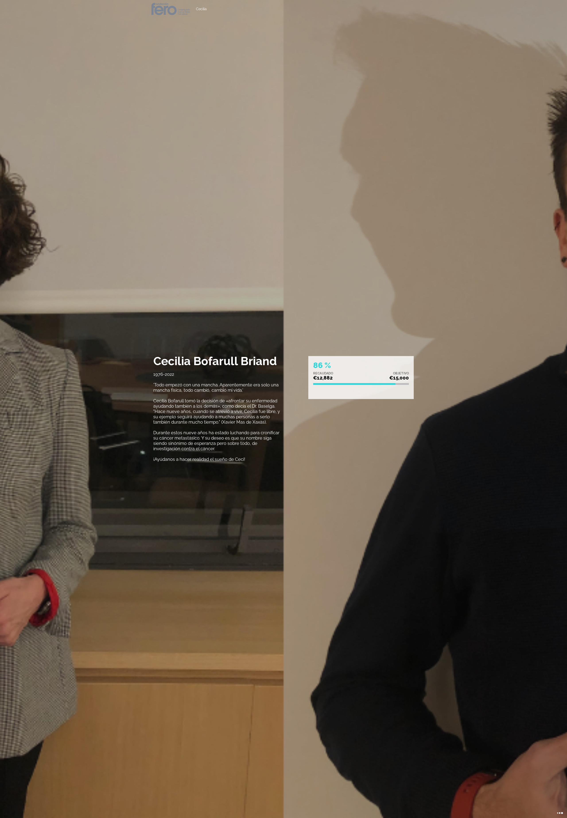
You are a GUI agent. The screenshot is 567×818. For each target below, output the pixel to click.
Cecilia (201, 9)
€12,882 (323, 378)
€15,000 (399, 378)
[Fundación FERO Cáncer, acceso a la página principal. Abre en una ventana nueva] (170, 9)
